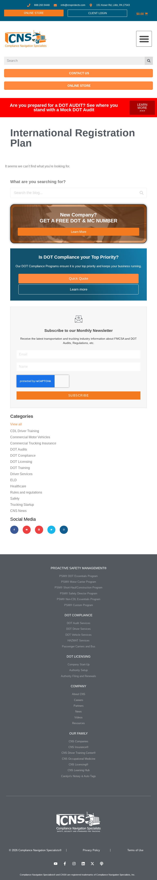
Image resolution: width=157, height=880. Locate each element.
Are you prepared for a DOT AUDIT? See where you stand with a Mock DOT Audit (64, 107)
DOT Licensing (21, 461)
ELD (13, 480)
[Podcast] (101, 863)
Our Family (78, 733)
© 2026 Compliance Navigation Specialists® (35, 850)
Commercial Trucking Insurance (33, 443)
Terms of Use (135, 850)
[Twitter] (51, 530)
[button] (144, 39)
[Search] (149, 61)
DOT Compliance (23, 455)
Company (78, 686)
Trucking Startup (22, 504)
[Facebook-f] (14, 530)
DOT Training (20, 468)
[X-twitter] (92, 863)
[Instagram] (64, 530)
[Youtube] (27, 530)
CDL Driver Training (24, 431)
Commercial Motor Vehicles (30, 437)
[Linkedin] (39, 530)
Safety (14, 498)
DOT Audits (18, 449)
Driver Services (21, 474)
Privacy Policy (91, 850)
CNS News (18, 511)
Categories (21, 416)
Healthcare (18, 486)
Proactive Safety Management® (79, 568)
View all (16, 424)
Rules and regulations (26, 492)
